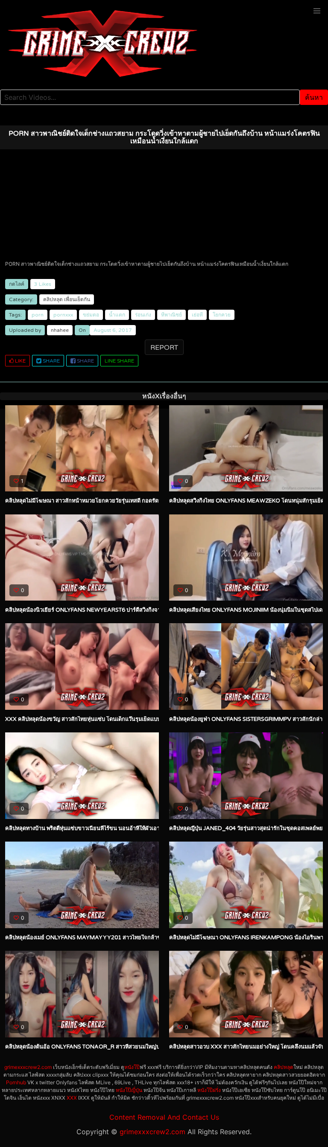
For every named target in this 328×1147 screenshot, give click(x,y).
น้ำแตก (117, 315)
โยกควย (222, 315)
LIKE (20, 361)
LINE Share (119, 361)
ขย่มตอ (91, 315)
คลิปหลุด (53, 299)
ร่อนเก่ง (143, 315)
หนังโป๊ (132, 1067)
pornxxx (63, 315)
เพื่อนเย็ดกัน (77, 299)
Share (50, 361)
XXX (72, 1098)
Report (164, 347)
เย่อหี (197, 315)
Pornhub (16, 1082)
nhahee (60, 330)
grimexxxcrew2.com (28, 1067)
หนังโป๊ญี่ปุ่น (129, 1090)
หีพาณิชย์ (171, 315)
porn (38, 315)
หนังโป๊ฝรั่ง (209, 1090)
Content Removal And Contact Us (164, 1117)
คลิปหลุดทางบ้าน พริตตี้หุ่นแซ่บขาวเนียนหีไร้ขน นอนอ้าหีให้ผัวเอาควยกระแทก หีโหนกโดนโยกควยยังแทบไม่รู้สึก (137, 828)
